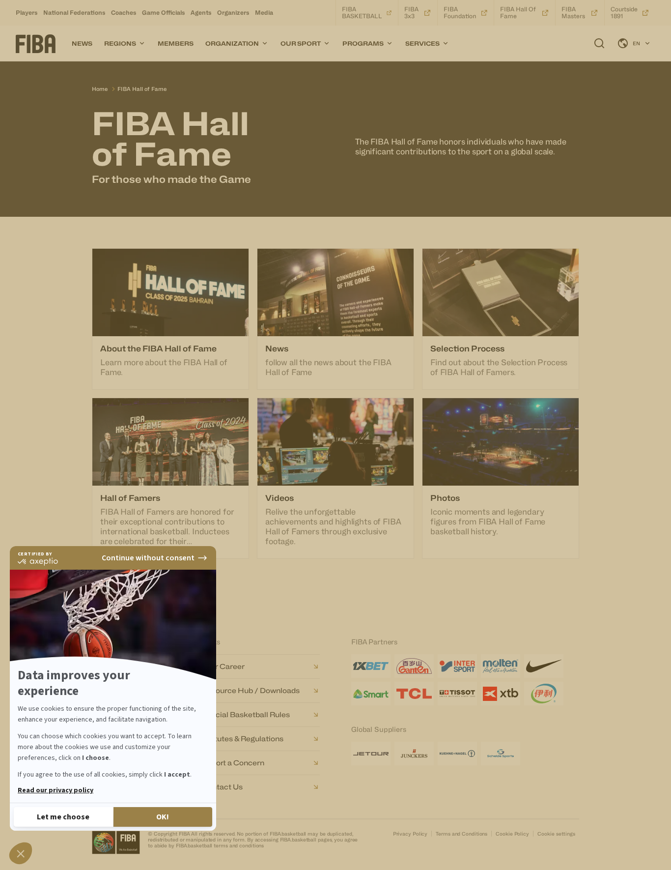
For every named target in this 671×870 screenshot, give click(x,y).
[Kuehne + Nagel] (457, 753)
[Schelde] (500, 753)
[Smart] (371, 693)
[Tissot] (457, 693)
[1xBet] (371, 666)
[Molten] (500, 666)
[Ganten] (414, 666)
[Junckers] (414, 753)
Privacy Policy (410, 834)
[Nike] (543, 666)
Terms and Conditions (461, 834)
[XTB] (500, 693)
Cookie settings (556, 834)
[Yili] (543, 693)
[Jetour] (371, 753)
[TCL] (414, 693)
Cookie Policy (512, 834)
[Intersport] (457, 666)
